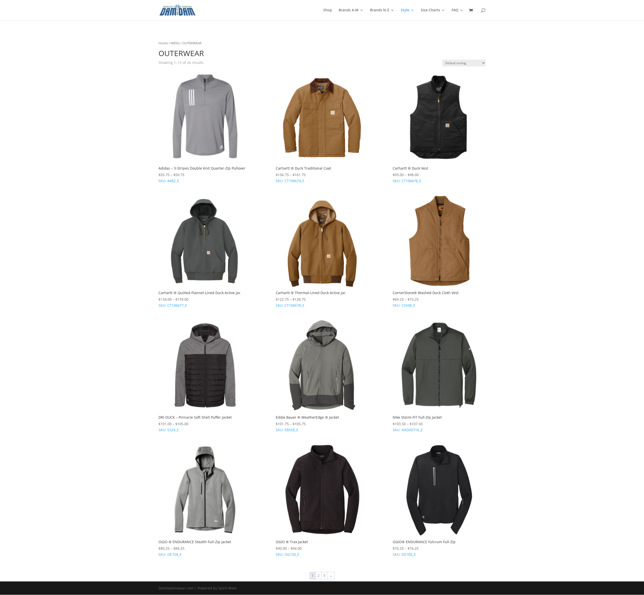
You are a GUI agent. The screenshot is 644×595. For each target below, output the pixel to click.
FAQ (455, 10)
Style (405, 10)
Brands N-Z (379, 10)
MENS (175, 43)
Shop (327, 10)
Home (163, 43)
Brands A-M (348, 10)
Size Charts (430, 10)
